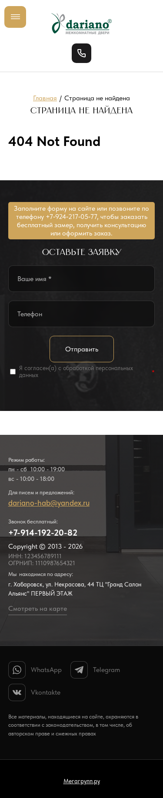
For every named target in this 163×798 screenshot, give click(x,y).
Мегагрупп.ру (81, 781)
